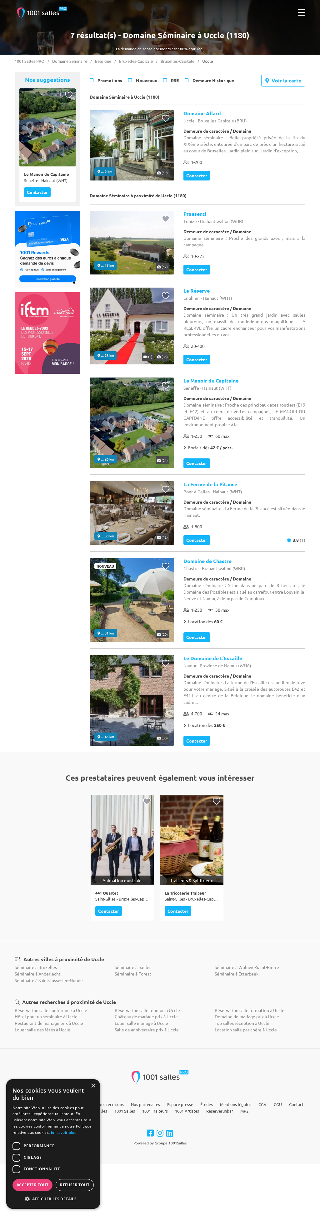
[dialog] (53, 1144)
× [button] (93, 1086)
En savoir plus (63, 1132)
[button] (53, 1199)
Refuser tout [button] (74, 1185)
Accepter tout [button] (32, 1185)
